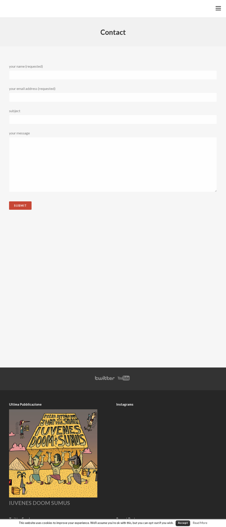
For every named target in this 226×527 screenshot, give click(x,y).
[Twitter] (104, 380)
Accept (183, 523)
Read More (200, 523)
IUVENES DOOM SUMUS (39, 503)
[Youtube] (123, 380)
